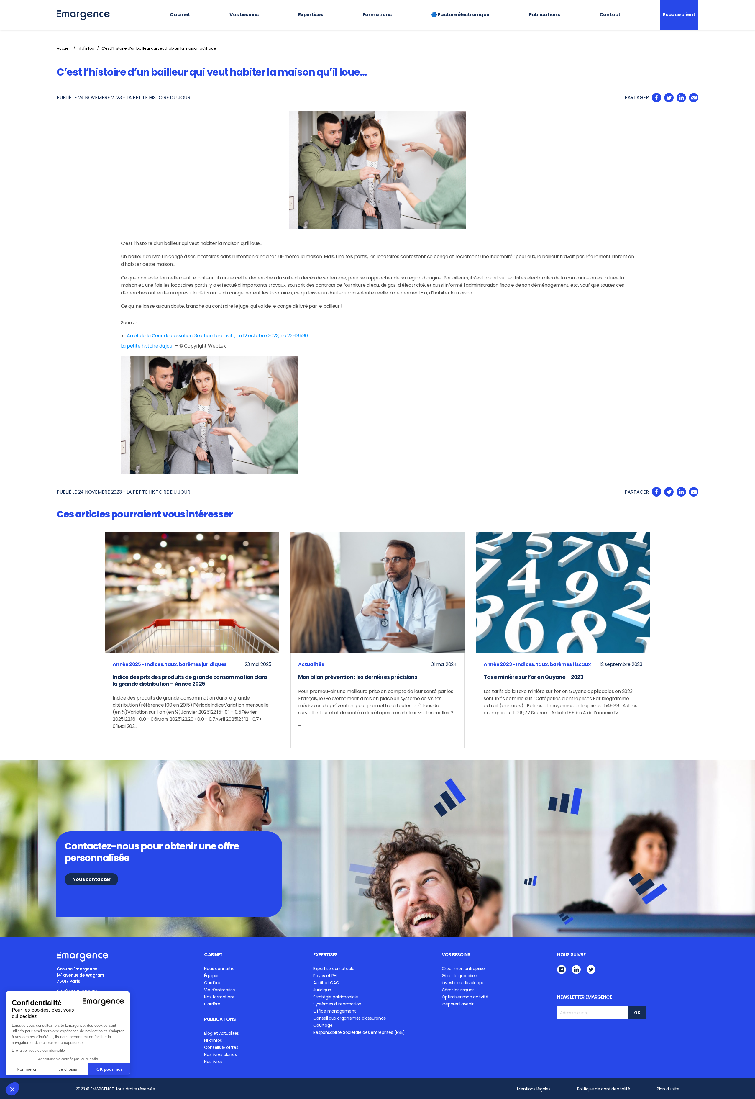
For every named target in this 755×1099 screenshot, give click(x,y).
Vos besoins (243, 14)
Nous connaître (219, 969)
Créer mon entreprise (463, 969)
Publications (544, 14)
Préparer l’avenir (458, 1004)
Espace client (679, 14)
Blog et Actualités (221, 1033)
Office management (334, 1011)
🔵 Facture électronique (460, 14)
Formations (377, 14)
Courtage (322, 1025)
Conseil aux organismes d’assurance (349, 1018)
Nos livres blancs (220, 1054)
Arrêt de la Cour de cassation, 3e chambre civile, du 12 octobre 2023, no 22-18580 (217, 335)
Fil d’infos (213, 1040)
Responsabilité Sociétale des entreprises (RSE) (359, 1032)
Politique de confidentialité (603, 1089)
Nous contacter (91, 879)
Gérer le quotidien (459, 976)
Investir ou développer (464, 983)
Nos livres (213, 1061)
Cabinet (180, 14)
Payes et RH (324, 976)
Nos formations (219, 997)
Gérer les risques (458, 990)
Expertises (310, 14)
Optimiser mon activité (465, 997)
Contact (610, 14)
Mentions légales (533, 1089)
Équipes (211, 976)
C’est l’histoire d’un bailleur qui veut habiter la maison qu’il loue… (160, 48)
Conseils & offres (221, 1047)
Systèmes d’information (337, 1004)
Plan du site (668, 1089)
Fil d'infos (86, 48)
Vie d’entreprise (219, 990)
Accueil (63, 48)
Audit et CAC (326, 983)
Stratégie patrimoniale (335, 997)
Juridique (322, 990)
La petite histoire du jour (147, 346)
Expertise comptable (333, 969)
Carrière (212, 983)
